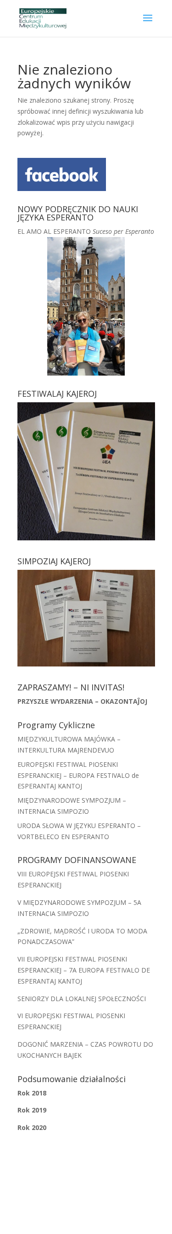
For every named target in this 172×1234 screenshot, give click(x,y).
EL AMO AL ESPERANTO (85, 231)
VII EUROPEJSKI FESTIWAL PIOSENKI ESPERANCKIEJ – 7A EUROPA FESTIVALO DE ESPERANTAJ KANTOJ (83, 970)
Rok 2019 (31, 1110)
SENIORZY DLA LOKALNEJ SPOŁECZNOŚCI (81, 998)
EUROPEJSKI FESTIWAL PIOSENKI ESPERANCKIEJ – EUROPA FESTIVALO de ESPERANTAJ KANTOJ (78, 775)
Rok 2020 (31, 1127)
